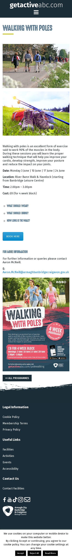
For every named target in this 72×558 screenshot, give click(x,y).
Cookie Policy (11, 417)
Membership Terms (15, 423)
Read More (50, 553)
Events (7, 462)
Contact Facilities (13, 488)
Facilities (8, 449)
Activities (8, 456)
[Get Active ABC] (36, 5)
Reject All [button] (34, 553)
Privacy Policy (11, 430)
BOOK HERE (13, 236)
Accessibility (10, 469)
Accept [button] (20, 553)
